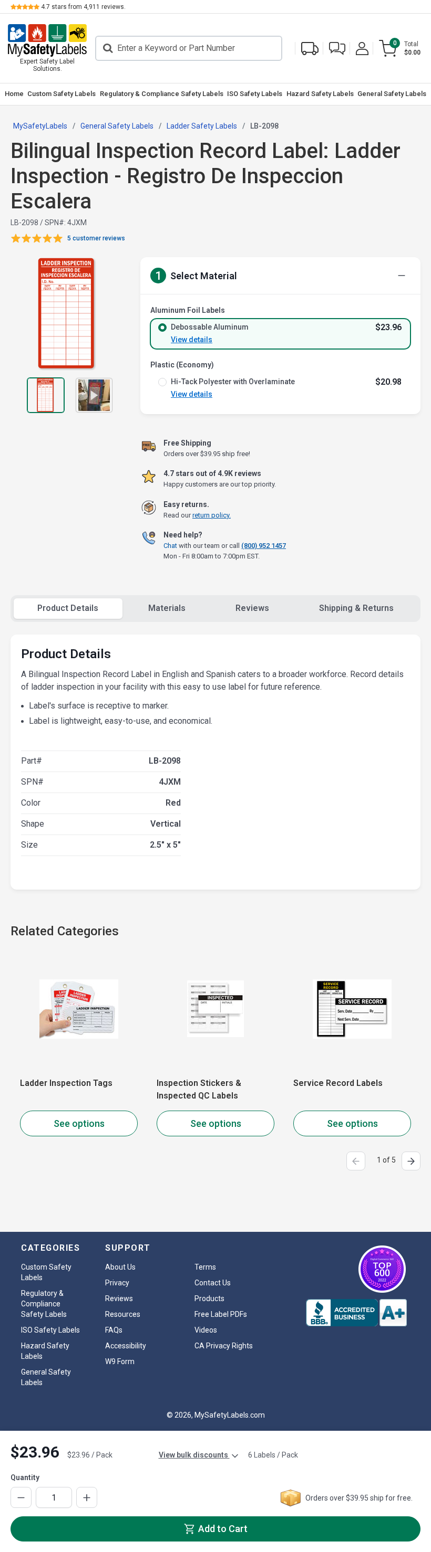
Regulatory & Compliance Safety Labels (161, 94)
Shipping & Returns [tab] (356, 608)
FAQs (113, 1330)
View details (191, 339)
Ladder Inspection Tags (66, 1083)
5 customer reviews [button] (96, 238)
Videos (205, 1330)
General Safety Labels (391, 94)
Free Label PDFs (220, 1314)
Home (14, 94)
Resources (122, 1314)
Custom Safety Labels (61, 94)
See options (79, 1123)
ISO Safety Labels (254, 94)
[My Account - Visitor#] (362, 48)
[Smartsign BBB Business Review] (356, 1312)
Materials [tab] (167, 608)
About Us (120, 1267)
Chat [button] (170, 546)
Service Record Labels (338, 1083)
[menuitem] (14, 94)
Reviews (119, 1298)
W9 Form (120, 1361)
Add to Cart (222, 1528)
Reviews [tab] (252, 608)
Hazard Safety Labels (320, 94)
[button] (337, 48)
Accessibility (125, 1346)
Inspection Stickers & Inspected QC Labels (199, 1089)
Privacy (117, 1283)
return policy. (211, 515)
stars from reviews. (83, 6)
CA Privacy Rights (223, 1346)
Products (209, 1298)
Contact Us (212, 1283)
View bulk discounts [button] (194, 1455)
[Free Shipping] (310, 48)
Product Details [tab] (67, 608)
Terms (205, 1267)
